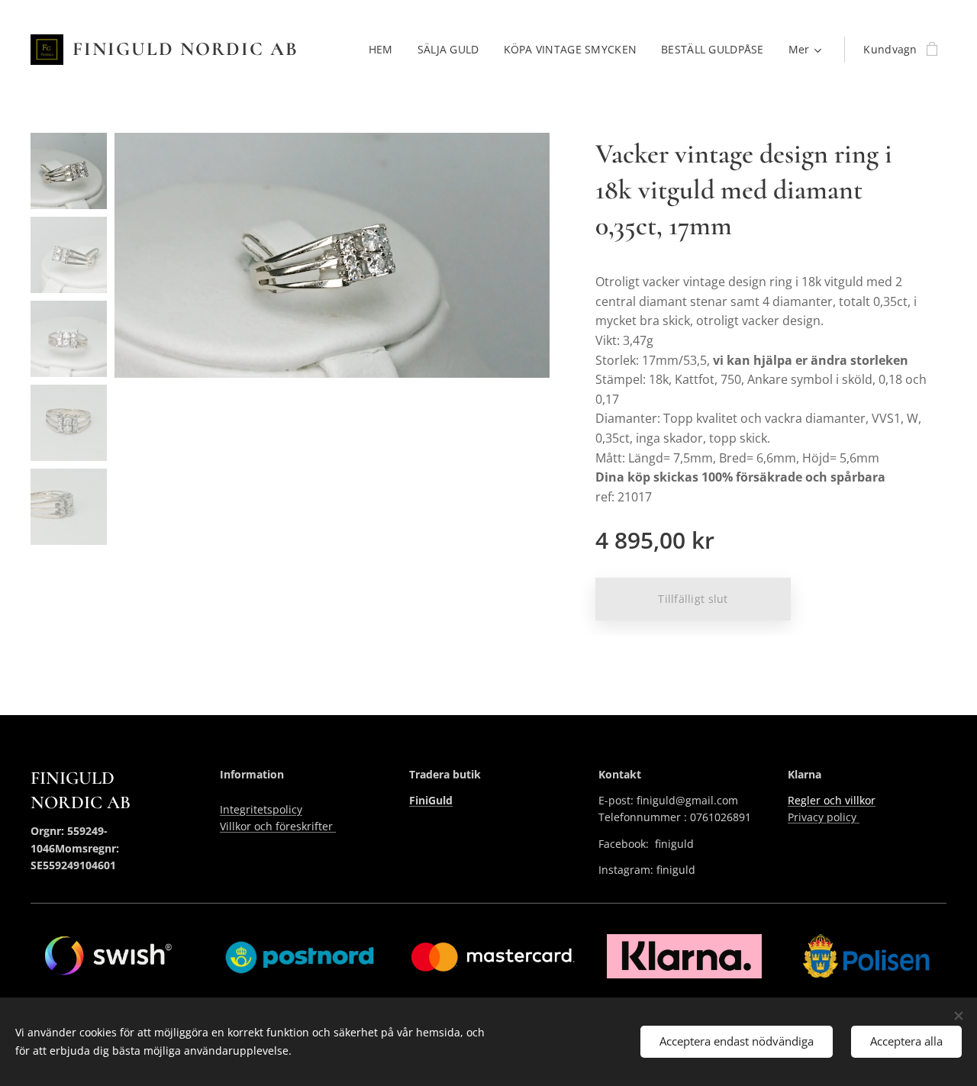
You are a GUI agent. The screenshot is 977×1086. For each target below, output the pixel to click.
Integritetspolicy (261, 809)
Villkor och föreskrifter (278, 826)
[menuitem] (385, 50)
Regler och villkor (831, 800)
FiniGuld (431, 800)
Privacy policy (823, 817)
